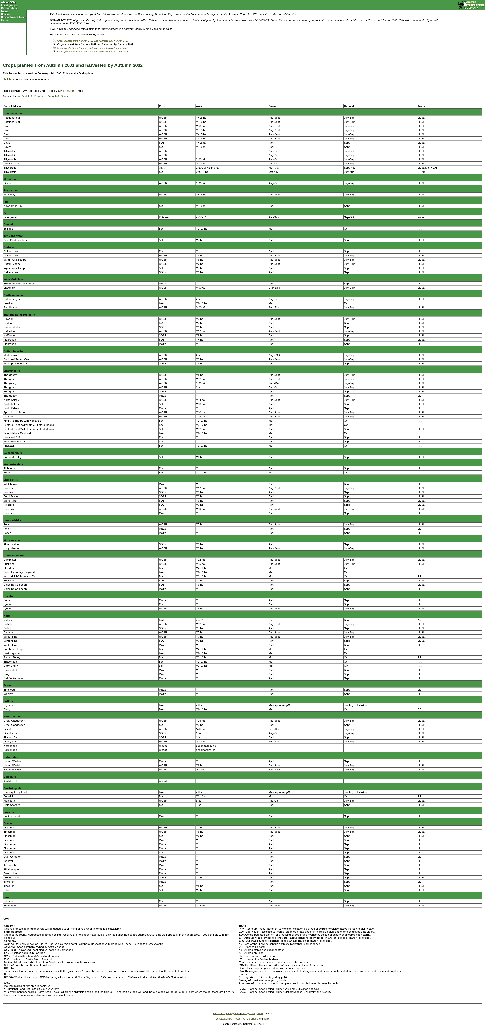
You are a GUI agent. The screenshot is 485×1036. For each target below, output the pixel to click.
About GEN (219, 1013)
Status (65, 96)
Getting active (248, 1013)
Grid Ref (27, 96)
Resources (239, 1018)
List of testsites (254, 1018)
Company (40, 96)
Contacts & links (224, 1018)
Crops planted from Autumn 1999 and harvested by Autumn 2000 (92, 51)
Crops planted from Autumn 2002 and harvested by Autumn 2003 (92, 40)
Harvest (69, 90)
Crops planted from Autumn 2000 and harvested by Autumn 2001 (92, 48)
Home (266, 1018)
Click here (9, 78)
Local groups (233, 1013)
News (260, 1013)
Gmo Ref (53, 96)
